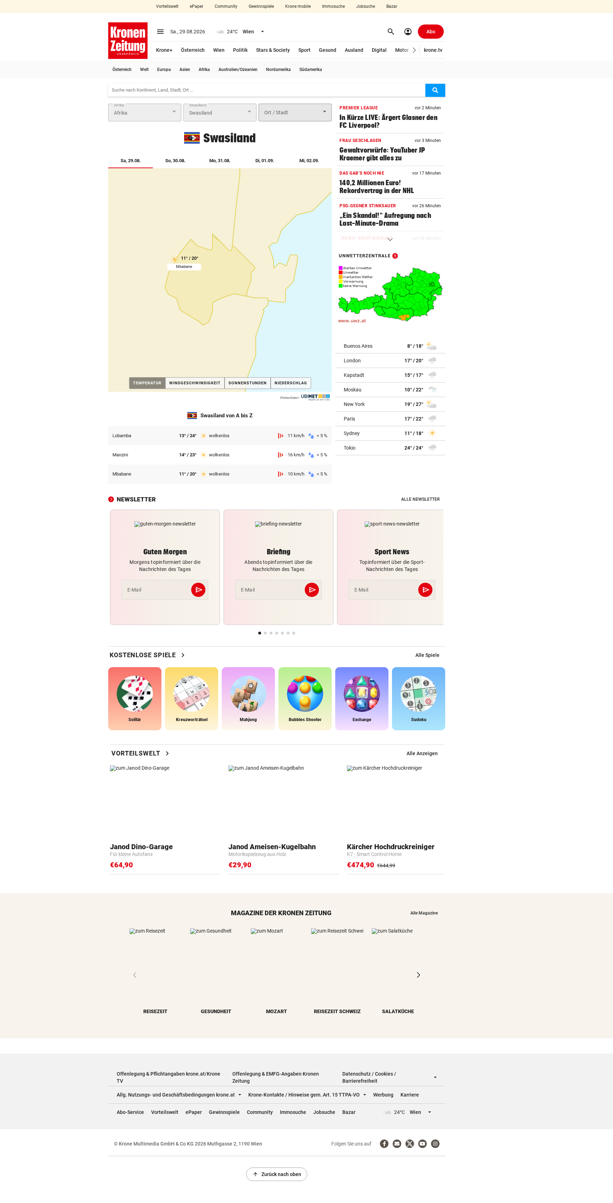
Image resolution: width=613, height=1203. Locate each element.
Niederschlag (291, 383)
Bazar (391, 6)
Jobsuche (365, 6)
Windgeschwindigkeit (195, 383)
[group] (427, 655)
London (352, 360)
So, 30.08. (175, 160)
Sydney (352, 433)
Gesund (327, 50)
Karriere (410, 1095)
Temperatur (149, 382)
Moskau (352, 389)
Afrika (204, 69)
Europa (164, 69)
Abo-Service (130, 1112)
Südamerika (310, 69)
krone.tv (433, 50)
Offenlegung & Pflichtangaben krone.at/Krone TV (168, 1077)
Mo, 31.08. (220, 160)
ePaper (196, 6)
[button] (414, 50)
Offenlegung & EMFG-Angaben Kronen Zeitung (275, 1077)
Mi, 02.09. (309, 160)
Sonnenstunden (247, 383)
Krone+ (164, 50)
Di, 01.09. (264, 160)
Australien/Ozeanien (238, 69)
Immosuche (333, 6)
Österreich (193, 50)
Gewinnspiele (261, 6)
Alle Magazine (424, 913)
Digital (379, 50)
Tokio (349, 447)
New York (354, 404)
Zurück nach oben (276, 1174)
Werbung (383, 1095)
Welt (144, 69)
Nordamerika (278, 69)
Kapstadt (354, 375)
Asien (185, 69)
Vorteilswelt (167, 6)
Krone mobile (298, 6)
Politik (240, 50)
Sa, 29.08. (137, 160)
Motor (402, 50)
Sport (304, 50)
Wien (219, 50)
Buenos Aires (358, 345)
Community (226, 6)
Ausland (354, 50)
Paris (349, 418)
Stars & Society (273, 50)
